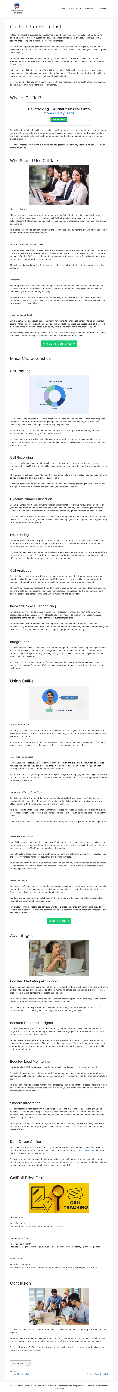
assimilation (66, 1126)
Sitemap (102, 8)
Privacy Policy (75, 8)
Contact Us (89, 8)
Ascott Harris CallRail (21, 1374)
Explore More (57, 920)
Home (62, 8)
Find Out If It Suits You (57, 343)
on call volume (87, 1150)
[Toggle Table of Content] (26, 1364)
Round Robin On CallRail (99, 1374)
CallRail (15, 1371)
